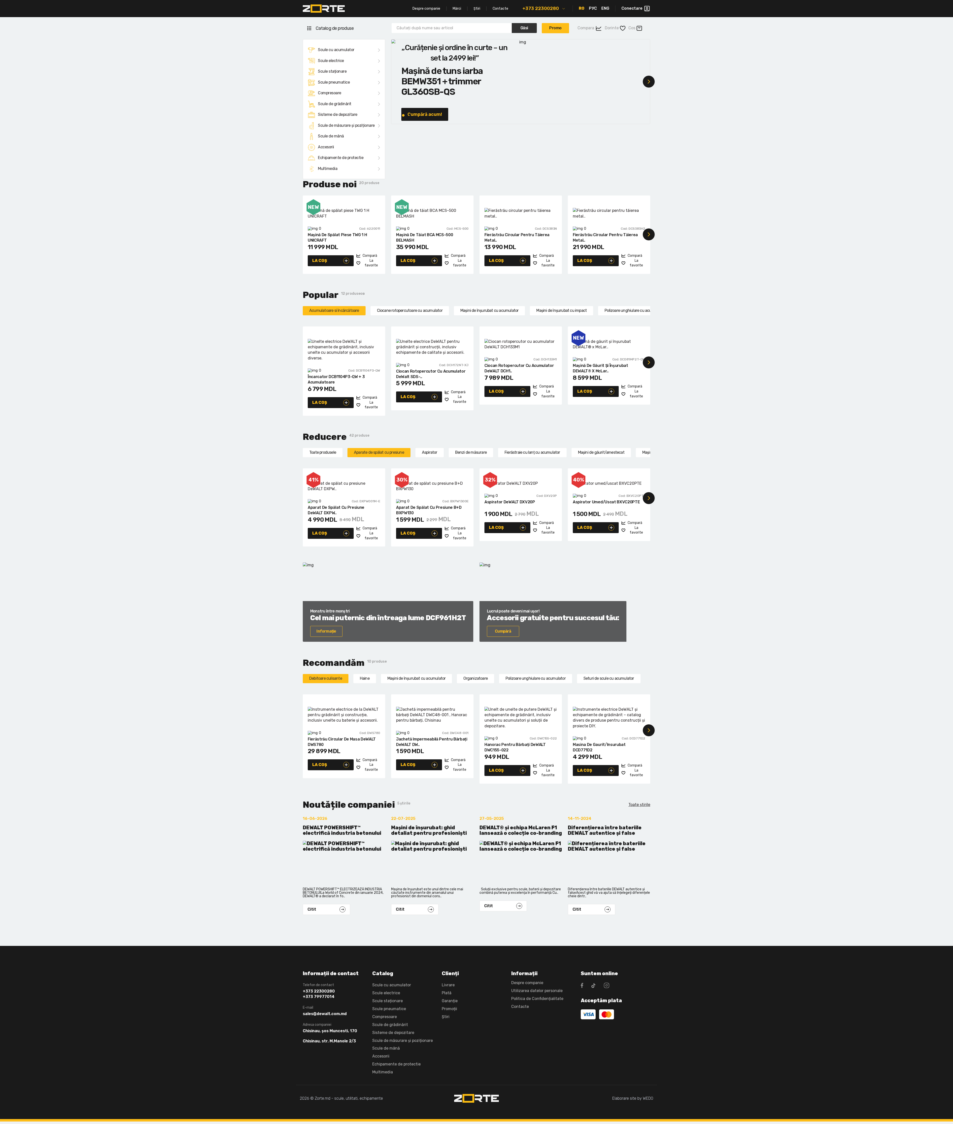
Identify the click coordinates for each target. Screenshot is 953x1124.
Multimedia (327, 168)
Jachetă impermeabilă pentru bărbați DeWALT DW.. (431, 742)
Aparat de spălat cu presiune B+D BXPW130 (429, 510)
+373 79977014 (319, 997)
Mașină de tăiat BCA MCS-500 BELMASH (424, 237)
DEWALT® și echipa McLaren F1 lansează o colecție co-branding (520, 830)
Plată (446, 993)
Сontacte (520, 1006)
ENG (605, 8)
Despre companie (426, 8)
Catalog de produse (335, 28)
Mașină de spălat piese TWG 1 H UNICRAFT (337, 237)
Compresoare (329, 93)
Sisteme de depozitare (337, 114)
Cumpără (503, 631)
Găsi (524, 28)
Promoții (449, 1008)
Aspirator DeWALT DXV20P (509, 502)
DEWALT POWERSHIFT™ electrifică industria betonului (342, 830)
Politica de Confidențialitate (537, 998)
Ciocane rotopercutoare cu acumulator (409, 310)
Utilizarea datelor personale (537, 990)
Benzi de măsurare (471, 452)
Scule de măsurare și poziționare (346, 125)
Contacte (500, 8)
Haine (365, 678)
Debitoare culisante (325, 678)
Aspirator (429, 452)
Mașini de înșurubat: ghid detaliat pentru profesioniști (429, 830)
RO (581, 8)
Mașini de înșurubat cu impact (561, 310)
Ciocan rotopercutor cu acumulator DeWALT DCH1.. (519, 368)
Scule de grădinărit (334, 103)
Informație (326, 631)
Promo (555, 28)
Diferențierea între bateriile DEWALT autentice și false (605, 830)
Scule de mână (331, 136)
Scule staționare (332, 71)
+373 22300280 (540, 8)
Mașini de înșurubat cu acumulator (489, 310)
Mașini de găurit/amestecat (601, 452)
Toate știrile (639, 804)
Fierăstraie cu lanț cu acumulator (532, 452)
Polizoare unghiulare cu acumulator (635, 310)
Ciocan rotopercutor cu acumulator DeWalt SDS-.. (430, 374)
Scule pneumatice (334, 82)
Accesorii (326, 147)
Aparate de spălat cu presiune (379, 452)
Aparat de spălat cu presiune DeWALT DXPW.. (336, 510)
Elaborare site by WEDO (632, 1098)
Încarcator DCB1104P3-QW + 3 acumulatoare (336, 379)
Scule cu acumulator (336, 49)
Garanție (450, 1000)
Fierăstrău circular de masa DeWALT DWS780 (342, 742)
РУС (593, 8)
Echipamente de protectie (340, 157)
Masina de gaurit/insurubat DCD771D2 (599, 747)
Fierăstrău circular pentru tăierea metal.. (516, 237)
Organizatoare (475, 678)
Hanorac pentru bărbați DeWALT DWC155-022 (515, 747)
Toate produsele (322, 452)
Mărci (457, 8)
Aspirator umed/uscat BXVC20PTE (606, 502)
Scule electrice (331, 60)
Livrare (448, 985)
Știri (477, 8)
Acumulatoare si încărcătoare (334, 310)
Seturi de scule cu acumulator (608, 678)
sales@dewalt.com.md (325, 1014)
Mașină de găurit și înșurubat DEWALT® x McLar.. (600, 368)
